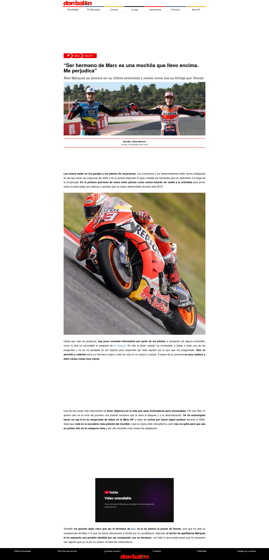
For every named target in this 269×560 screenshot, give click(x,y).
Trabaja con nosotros (246, 550)
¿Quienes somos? (112, 550)
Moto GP (88, 55)
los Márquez (119, 345)
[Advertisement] (135, 33)
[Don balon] (131, 3)
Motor (77, 55)
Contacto (157, 550)
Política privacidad (22, 550)
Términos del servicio (67, 550)
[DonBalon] (67, 55)
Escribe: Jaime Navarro (134, 141)
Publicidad (201, 550)
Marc (133, 528)
